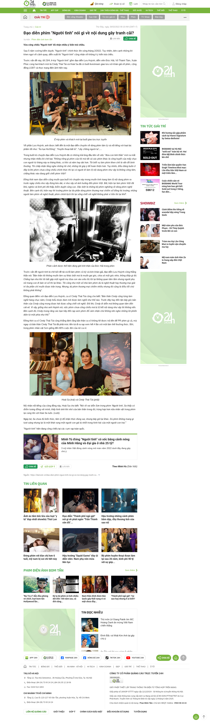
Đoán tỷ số (119, 4)
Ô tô (183, 10)
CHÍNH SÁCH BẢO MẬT (91, 711)
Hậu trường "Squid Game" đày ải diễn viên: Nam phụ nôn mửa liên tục (80, 559)
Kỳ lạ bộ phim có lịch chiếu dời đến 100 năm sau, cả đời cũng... (65, 599)
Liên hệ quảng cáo (36, 711)
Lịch (136, 4)
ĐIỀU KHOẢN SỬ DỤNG (118, 711)
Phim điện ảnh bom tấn (42, 39)
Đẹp (118, 667)
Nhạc (123, 17)
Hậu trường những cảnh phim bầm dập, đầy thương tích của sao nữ (117, 519)
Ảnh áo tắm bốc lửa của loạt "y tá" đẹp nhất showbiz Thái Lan (40, 518)
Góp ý (72, 711)
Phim (133, 17)
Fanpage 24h (71, 658)
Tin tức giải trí (108, 17)
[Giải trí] (42, 17)
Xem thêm (130, 570)
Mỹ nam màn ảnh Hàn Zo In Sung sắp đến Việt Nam (174, 260)
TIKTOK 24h (115, 658)
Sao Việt (93, 17)
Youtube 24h (138, 658)
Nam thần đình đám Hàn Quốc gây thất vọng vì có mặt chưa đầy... (94, 599)
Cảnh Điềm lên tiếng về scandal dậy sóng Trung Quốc (173, 212)
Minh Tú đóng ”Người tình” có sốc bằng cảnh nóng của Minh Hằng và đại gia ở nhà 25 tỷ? (95, 441)
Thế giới (160, 10)
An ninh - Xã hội (74, 667)
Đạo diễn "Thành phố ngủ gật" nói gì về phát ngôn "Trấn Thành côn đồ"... (79, 519)
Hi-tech (149, 10)
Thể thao (172, 10)
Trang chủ (28, 27)
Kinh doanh (80, 10)
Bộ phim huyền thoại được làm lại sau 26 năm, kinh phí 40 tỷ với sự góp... (118, 559)
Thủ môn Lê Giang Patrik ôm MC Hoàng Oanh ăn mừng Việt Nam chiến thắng (117, 622)
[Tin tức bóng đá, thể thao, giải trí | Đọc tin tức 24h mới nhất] (29, 3)
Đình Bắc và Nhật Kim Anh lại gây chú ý (118, 637)
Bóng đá (66, 10)
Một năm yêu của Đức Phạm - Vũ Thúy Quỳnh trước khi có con (173, 228)
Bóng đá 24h (94, 658)
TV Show (145, 17)
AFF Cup (54, 10)
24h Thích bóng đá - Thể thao (114, 10)
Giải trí (93, 10)
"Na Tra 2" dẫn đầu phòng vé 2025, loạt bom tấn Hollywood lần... (36, 599)
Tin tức (43, 10)
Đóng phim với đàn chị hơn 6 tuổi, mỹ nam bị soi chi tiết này (40, 557)
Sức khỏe (137, 10)
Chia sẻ (132, 39)
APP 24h (33, 658)
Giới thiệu (58, 711)
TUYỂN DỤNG (140, 711)
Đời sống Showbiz (75, 17)
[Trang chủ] (28, 17)
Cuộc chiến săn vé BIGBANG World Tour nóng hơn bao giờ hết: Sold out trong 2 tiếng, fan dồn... (172, 186)
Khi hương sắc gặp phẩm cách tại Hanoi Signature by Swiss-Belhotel (174, 136)
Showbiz (147, 203)
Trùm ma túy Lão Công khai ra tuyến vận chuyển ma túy (174, 244)
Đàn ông (158, 17)
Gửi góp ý (50, 466)
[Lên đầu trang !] (204, 717)
